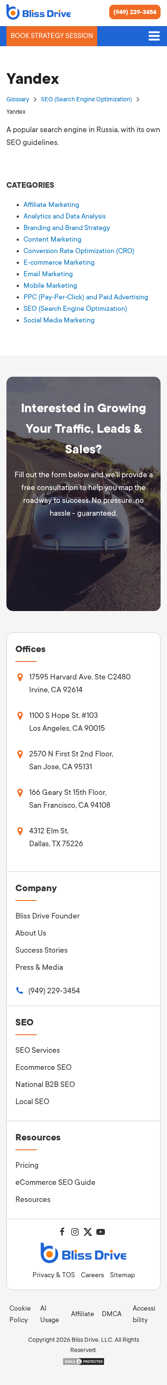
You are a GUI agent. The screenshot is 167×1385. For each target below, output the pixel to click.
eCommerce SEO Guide (55, 1182)
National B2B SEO (45, 1084)
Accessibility (144, 1314)
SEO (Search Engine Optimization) (86, 99)
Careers (92, 1275)
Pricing (27, 1165)
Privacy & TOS (54, 1275)
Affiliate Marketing (51, 205)
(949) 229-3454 (134, 12)
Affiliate (82, 1314)
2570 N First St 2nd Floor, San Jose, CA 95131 (71, 760)
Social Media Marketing (59, 320)
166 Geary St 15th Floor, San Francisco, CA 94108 (69, 798)
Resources (33, 1199)
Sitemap (122, 1275)
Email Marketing (48, 274)
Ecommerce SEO (43, 1067)
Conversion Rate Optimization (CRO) (79, 251)
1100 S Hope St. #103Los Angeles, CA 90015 (67, 721)
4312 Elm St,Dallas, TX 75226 (56, 837)
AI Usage (49, 1314)
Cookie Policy (20, 1314)
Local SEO (32, 1101)
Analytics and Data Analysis (65, 216)
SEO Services (37, 1050)
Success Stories (41, 950)
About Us (30, 933)
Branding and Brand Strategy (67, 228)
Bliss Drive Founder (47, 916)
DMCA (112, 1314)
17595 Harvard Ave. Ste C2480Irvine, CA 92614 (80, 683)
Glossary (17, 99)
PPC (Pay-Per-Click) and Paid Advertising (86, 297)
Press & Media (39, 967)
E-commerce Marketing (59, 262)
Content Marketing (52, 239)
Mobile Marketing (50, 285)
